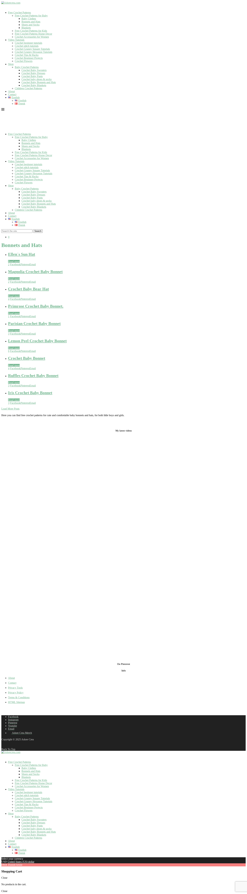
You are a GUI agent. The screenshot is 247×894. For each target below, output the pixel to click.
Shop (11, 64)
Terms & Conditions (19, 697)
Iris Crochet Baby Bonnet (30, 393)
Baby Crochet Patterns (27, 67)
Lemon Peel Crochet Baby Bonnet (37, 341)
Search (37, 231)
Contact (12, 94)
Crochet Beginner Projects (29, 58)
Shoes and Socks (30, 24)
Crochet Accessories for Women (32, 36)
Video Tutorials (16, 39)
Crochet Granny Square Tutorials (32, 49)
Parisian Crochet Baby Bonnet (34, 323)
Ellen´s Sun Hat (21, 254)
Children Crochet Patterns (28, 88)
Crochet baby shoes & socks (37, 79)
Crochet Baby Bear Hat (28, 289)
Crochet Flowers (23, 61)
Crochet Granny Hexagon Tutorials (33, 52)
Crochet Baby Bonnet (26, 358)
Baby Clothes (29, 18)
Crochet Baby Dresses (33, 73)
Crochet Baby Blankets (34, 85)
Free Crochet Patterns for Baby (31, 15)
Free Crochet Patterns (19, 12)
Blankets (26, 27)
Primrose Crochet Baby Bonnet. (35, 306)
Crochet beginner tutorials (28, 42)
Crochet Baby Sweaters (34, 70)
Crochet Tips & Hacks (26, 55)
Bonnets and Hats (31, 21)
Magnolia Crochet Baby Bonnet (35, 271)
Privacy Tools (15, 687)
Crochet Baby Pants (32, 76)
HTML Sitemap (16, 702)
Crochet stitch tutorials (26, 45)
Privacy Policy (16, 692)
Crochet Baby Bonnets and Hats (39, 82)
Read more (14, 261)
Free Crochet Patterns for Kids (31, 30)
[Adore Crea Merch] (3, 6)
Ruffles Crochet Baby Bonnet (33, 375)
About (11, 91)
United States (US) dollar (21, 861)
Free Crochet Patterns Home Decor (33, 33)
